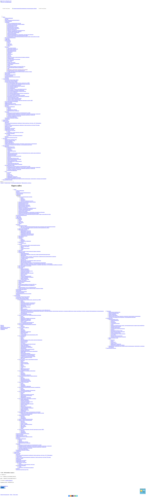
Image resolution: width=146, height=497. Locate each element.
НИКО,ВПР (23, 352)
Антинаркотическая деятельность (27, 233)
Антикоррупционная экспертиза (27, 257)
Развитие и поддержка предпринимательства (16, 30)
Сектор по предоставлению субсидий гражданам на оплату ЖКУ (20, 100)
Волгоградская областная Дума (11, 137)
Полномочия (7, 127)
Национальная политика (7, 179)
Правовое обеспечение (11, 155)
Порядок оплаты (24, 404)
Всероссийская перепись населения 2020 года (16, 66)
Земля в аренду (10, 64)
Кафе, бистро (9, 44)
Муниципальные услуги (12, 26)
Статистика (7, 38)
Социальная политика (11, 47)
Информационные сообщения (13, 110)
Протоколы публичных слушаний (11, 117)
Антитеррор (18, 451)
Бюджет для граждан (11, 62)
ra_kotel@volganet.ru (8, 480)
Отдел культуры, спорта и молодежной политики (30, 245)
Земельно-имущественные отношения (14, 164)
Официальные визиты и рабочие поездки (13, 104)
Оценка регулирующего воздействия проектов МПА (17, 35)
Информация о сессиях (9, 129)
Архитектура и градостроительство (14, 156)
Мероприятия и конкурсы (26, 231)
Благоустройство (24, 309)
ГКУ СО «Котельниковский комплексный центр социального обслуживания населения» (38, 226)
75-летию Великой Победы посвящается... (15, 67)
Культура (9, 55)
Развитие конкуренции (11, 33)
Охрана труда (23, 243)
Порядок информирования (26, 276)
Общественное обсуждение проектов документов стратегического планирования (21, 143)
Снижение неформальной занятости (14, 31)
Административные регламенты (27, 277)
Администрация (6, 78)
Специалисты (7, 124)
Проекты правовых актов (10, 140)
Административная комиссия (26, 414)
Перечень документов (25, 269)
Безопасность (9, 54)
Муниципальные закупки (12, 25)
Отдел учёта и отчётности (12, 92)
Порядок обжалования (9, 142)
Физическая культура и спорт (13, 158)
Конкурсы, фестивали (25, 246)
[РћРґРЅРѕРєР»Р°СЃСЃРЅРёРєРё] (70, 496)
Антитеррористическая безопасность (28, 354)
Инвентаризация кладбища (26, 314)
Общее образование (24, 345)
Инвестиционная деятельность (13, 28)
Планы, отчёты (10, 175)
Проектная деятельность (12, 29)
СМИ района (7, 39)
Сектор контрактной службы (13, 97)
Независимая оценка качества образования (29, 351)
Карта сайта (15, 494)
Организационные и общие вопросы (14, 161)
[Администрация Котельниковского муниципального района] (6, 13)
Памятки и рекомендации (26, 320)
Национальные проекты (25, 353)
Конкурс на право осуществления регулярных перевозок (18, 57)
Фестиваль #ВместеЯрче (25, 306)
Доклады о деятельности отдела (27, 200)
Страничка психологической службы (28, 356)
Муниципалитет (6, 145)
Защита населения (8, 102)
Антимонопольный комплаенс (13, 63)
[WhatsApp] (75, 496)
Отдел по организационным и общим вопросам (16, 91)
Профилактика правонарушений (27, 234)
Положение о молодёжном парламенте (14, 135)
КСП (6, 171)
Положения (9, 174)
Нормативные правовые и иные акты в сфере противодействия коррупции (35, 254)
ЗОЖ (8, 68)
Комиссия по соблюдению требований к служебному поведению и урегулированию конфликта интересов (41, 264)
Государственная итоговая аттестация (28, 344)
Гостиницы (9, 43)
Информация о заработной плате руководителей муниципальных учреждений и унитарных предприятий (25, 178)
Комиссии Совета (8, 126)
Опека (22, 428)
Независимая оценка (25, 369)
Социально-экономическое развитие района (15, 24)
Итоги (22, 364)
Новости (9, 107)
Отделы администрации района (11, 81)
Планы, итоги (23, 333)
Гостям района (8, 40)
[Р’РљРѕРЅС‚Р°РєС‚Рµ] (69, 496)
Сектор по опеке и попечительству (14, 99)
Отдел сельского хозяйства (12, 87)
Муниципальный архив (25, 380)
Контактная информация (12, 116)
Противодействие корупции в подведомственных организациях (33, 262)
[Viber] (73, 496)
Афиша (22, 247)
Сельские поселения (9, 75)
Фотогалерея (7, 73)
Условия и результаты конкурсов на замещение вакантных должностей (21, 114)
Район (4, 17)
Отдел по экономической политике (14, 23)
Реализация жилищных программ (27, 394)
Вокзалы (9, 41)
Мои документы (10, 60)
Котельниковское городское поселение (12, 76)
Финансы (7, 77)
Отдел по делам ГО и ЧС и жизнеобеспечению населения (29, 315)
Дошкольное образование (26, 346)
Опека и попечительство (12, 160)
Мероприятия (23, 255)
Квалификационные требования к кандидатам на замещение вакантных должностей (23, 113)
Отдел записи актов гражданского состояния (16, 95)
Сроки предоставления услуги (27, 270)
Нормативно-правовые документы (14, 177)
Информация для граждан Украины (28, 355)
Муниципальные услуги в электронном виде (16, 70)
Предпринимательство (11, 51)
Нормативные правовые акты (11, 139)
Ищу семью (23, 425)
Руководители (5, 120)
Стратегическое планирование (13, 32)
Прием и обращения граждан (26, 357)
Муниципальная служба (9, 165)
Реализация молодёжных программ (14, 159)
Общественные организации (26, 395)
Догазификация (24, 313)
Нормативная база (24, 362)
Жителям (7, 46)
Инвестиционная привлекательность (12, 20)
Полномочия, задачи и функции (11, 80)
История (6, 19)
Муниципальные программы (13, 27)
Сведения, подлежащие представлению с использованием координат (18, 144)
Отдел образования (11, 88)
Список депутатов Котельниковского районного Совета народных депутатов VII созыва (22, 125)
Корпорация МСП (24, 332)
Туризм (8, 45)
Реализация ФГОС (24, 340)
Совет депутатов (6, 121)
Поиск (11, 494)
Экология (9, 53)
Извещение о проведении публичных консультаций (17, 69)
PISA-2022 (23, 358)
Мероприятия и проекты (12, 109)
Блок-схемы (23, 275)
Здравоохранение (8, 21)
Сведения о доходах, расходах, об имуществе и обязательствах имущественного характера (38, 256)
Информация (23, 410)
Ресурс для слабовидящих (6, 2)
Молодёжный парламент (10, 133)
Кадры (8, 173)
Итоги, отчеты (23, 321)
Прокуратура (23, 259)
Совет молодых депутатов (10, 130)
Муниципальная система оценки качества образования (31, 339)
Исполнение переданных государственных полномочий (18, 96)
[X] (72, 496)
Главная (2, 182)
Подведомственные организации (11, 101)
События (9, 108)
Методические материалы (26, 261)
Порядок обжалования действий (27, 272)
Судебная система (24, 258)
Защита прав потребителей (23, 228)
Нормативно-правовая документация (28, 302)
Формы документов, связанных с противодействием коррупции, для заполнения (36, 263)
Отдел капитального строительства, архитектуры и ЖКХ (18, 82)
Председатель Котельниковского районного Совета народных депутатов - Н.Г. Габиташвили (23, 123)
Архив (8, 151)
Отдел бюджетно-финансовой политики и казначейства (18, 93)
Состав (8, 131)
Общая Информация (25, 253)
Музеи (8, 42)
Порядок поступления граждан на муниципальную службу (18, 112)
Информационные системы (10, 103)
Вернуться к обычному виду (6, 0)
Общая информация (9, 18)
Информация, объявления (12, 176)
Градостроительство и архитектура (27, 303)
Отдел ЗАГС (9, 61)
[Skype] (77, 496)
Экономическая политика (116, 326)
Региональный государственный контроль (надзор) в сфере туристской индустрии (23, 36)
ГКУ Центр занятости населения (13, 59)
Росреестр (9, 148)
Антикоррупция (10, 58)
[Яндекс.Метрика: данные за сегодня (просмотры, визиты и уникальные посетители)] (4, 486)
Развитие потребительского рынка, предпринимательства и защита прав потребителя (24, 152)
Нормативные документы (10, 128)
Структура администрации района (11, 79)
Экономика (7, 22)
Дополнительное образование (26, 347)
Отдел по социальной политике (13, 94)
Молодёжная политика (11, 50)
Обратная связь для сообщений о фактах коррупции (31, 260)
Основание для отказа (25, 271)
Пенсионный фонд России (10, 72)
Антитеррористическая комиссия (27, 322)
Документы (5, 138)
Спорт (22, 367)
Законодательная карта (4, 494)
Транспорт (9, 56)
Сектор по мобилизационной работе (14, 98)
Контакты (7, 105)
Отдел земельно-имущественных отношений (16, 86)
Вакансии (7, 111)
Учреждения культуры (25, 248)
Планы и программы (25, 363)
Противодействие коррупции (13, 163)
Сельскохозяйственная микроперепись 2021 (29, 334)
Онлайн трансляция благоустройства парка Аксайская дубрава (19, 71)
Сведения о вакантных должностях (14, 115)
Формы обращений (8, 141)
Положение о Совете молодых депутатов (15, 132)
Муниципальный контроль (10, 37)
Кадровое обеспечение (25, 350)
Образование (9, 52)
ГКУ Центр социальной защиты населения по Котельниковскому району (35, 227)
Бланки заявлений (24, 278)
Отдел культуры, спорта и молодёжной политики (17, 89)
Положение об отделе (25, 379)
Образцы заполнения (25, 279)
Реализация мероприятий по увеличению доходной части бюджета (20, 34)
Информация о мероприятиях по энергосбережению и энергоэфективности (35, 310)
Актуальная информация (10, 106)
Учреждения (23, 366)
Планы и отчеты (24, 341)
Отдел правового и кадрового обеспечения (15, 90)
